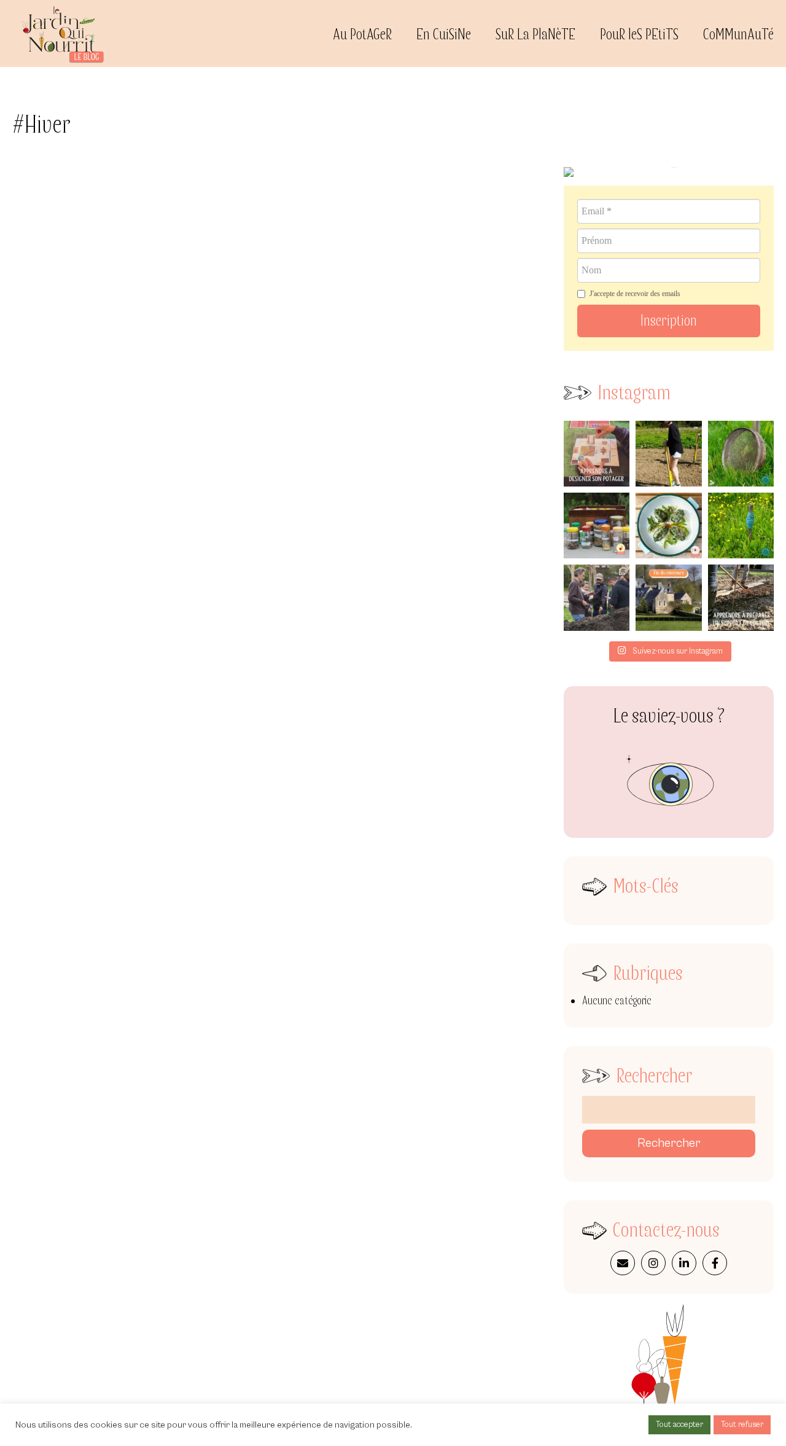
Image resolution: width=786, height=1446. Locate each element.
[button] (668, 321)
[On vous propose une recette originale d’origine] (668, 525)
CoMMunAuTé (738, 34)
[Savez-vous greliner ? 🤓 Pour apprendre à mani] (668, 454)
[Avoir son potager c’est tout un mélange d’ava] (596, 525)
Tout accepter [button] (679, 1424)
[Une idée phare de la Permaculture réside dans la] (741, 597)
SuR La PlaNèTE (535, 34)
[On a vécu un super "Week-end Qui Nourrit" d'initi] (596, 597)
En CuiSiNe (443, 34)
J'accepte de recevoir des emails (635, 293)
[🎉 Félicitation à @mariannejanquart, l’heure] (668, 597)
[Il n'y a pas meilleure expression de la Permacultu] (596, 454)
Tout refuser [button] (742, 1424)
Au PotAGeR (362, 34)
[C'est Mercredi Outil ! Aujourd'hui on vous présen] (741, 525)
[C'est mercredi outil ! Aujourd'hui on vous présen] (741, 454)
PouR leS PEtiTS (639, 34)
